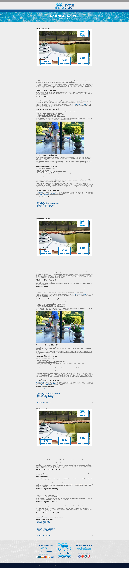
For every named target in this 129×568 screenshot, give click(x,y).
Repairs (76, 10)
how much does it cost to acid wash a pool (59, 212)
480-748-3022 (62, 1)
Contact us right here (43, 194)
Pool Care (43, 212)
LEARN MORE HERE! (69, 1)
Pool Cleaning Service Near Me (43, 199)
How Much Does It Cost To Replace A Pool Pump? (46, 205)
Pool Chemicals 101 (40, 201)
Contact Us (83, 10)
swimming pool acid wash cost (74, 212)
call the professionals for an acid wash (78, 104)
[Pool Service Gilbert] (64, 6)
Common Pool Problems (42, 204)
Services (49, 10)
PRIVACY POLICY (60, 560)
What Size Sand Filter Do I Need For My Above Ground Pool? (48, 203)
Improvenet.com (39, 81)
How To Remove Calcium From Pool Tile (45, 206)
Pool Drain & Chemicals (66, 10)
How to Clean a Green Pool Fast (43, 200)
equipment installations (51, 193)
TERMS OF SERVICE (68, 560)
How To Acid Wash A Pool (42, 202)
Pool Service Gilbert (40, 192)
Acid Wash (56, 10)
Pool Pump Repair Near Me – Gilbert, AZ (45, 207)
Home (44, 10)
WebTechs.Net (89, 565)
